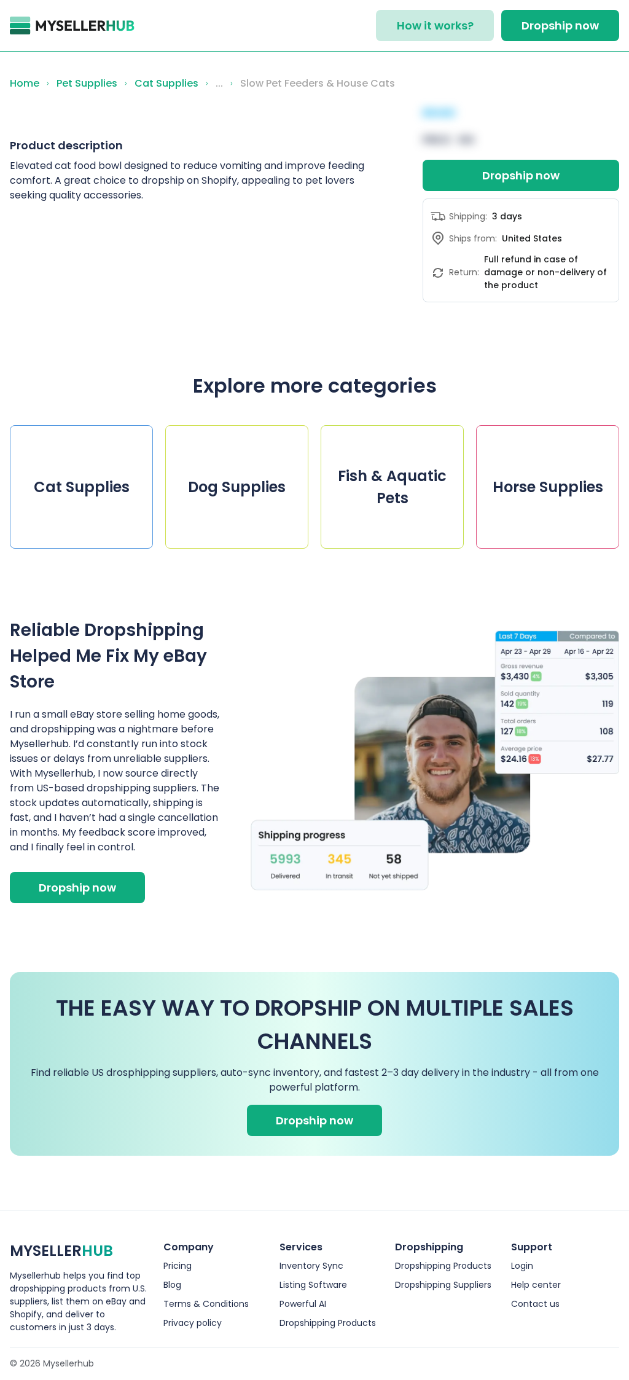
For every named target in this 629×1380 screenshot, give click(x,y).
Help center (536, 1285)
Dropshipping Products (327, 1323)
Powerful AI (302, 1304)
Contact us (535, 1304)
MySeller (61, 1251)
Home (24, 83)
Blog (172, 1285)
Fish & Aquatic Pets (392, 487)
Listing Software (313, 1285)
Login (522, 1266)
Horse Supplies (548, 487)
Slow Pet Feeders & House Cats (317, 83)
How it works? (435, 25)
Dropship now (560, 25)
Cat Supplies (166, 83)
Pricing (177, 1266)
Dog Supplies (237, 487)
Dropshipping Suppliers (443, 1285)
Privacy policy (192, 1323)
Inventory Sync (311, 1266)
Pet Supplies (87, 83)
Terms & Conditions (206, 1304)
